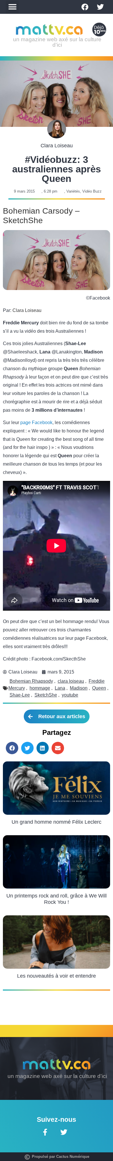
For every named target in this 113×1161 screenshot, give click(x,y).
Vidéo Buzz (92, 191)
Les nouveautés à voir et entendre (56, 976)
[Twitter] (100, 7)
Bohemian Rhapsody (31, 681)
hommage (40, 688)
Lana (60, 688)
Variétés (73, 191)
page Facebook (36, 422)
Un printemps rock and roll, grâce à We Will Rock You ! (56, 899)
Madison (79, 688)
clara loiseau (71, 681)
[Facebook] (85, 7)
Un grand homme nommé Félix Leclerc (56, 822)
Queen (99, 688)
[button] (12, 7)
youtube (70, 695)
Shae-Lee (20, 695)
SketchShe (45, 695)
